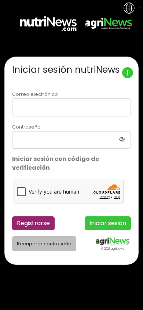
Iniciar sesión (107, 223)
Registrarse (33, 223)
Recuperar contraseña (44, 244)
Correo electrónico (35, 94)
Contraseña (26, 127)
